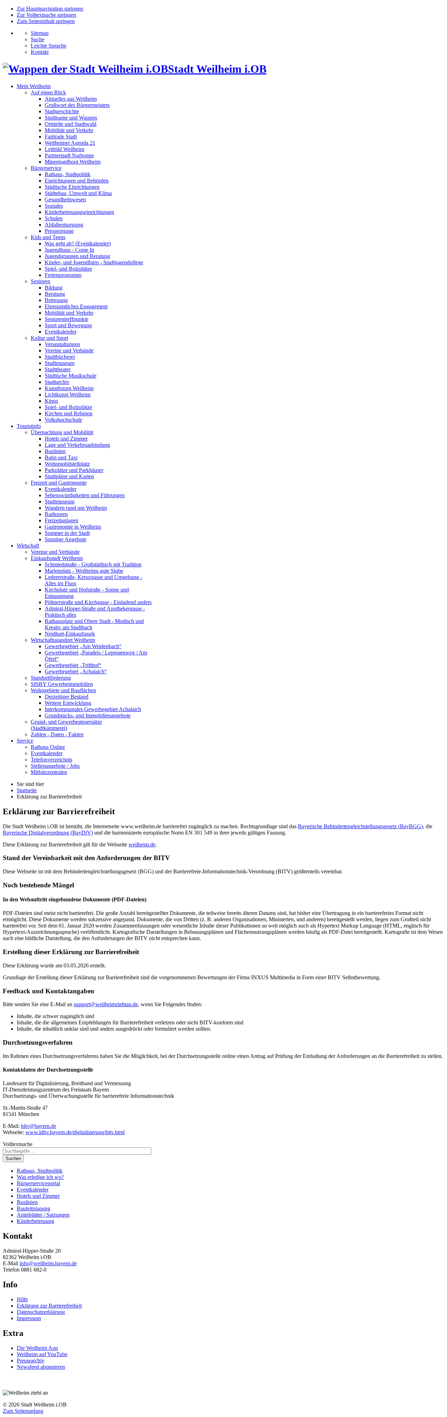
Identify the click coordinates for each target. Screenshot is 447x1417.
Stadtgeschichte (62, 111)
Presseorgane (59, 231)
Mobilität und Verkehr (69, 130)
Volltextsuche (17, 1144)
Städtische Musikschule (70, 376)
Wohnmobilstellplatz (67, 464)
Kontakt (40, 52)
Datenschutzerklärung (41, 1312)
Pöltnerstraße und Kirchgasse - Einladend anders (98, 602)
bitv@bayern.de (38, 1126)
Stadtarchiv (57, 382)
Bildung (54, 288)
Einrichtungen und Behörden (77, 181)
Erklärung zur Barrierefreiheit (49, 1306)
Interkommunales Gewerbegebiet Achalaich (93, 709)
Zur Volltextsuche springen (46, 15)
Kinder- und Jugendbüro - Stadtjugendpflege (94, 262)
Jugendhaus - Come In (69, 250)
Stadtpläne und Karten (69, 476)
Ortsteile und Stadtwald (70, 124)
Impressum (29, 1318)
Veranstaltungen (62, 344)
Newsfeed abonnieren (41, 1367)
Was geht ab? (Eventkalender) (78, 243)
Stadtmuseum (59, 363)
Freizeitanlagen (61, 520)
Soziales (54, 206)
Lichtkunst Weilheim (67, 395)
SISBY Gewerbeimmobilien (62, 684)
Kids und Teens (48, 237)
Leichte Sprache (48, 46)
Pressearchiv (30, 1361)
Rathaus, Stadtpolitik (67, 174)
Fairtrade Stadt (61, 136)
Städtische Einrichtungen (72, 187)
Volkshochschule (63, 420)
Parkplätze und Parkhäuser (74, 470)
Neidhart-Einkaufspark (70, 634)
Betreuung (56, 300)
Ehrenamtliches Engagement (76, 306)
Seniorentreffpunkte (66, 319)
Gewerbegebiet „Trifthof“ (73, 665)
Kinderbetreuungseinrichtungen (79, 212)
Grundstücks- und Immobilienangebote (88, 715)
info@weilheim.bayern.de (48, 1263)
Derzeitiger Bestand (66, 697)
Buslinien (55, 451)
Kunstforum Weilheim (69, 388)
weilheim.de (142, 844)
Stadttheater (58, 369)
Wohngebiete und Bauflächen (63, 690)
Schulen (54, 218)
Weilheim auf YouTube (42, 1354)
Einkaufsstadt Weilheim (57, 558)
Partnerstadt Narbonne (69, 155)
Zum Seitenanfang (23, 1411)
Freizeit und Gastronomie (59, 483)
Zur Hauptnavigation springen (50, 9)
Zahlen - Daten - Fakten (57, 734)
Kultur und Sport (49, 338)
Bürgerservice (46, 168)
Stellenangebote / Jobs (55, 766)
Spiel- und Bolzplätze (68, 269)
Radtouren (56, 514)
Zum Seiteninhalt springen (46, 21)
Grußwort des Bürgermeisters (77, 105)
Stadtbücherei (60, 357)
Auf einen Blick (48, 92)
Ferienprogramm (63, 275)
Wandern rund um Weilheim (76, 508)
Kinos (51, 401)
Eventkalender (60, 332)
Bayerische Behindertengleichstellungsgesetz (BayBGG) (360, 826)
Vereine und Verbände (69, 350)
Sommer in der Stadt (67, 533)
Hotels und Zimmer (66, 439)
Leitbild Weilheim (64, 149)
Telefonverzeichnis (51, 760)
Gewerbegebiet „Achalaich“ (76, 671)
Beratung (55, 294)
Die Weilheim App (37, 1348)
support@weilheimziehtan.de (106, 1004)
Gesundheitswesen (65, 199)
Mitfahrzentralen (49, 772)
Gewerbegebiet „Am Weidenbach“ (83, 646)
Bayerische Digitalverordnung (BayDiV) (48, 833)
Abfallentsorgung (64, 225)
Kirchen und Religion (69, 413)
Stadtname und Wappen (71, 118)
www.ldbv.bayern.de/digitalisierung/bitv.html (75, 1132)
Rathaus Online (48, 747)
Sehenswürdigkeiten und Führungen (85, 495)
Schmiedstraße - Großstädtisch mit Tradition (93, 564)
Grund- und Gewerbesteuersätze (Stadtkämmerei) (66, 725)
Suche (37, 39)
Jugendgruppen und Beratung (77, 256)
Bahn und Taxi (61, 457)
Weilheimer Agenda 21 (70, 143)
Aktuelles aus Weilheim (71, 99)
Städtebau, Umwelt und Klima (78, 193)
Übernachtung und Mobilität (62, 432)
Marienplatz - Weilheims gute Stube (84, 571)
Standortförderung (51, 678)
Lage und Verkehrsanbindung (77, 445)
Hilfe (22, 1299)
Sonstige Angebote (65, 539)
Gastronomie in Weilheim (73, 527)
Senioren (40, 281)
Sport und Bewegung (68, 325)
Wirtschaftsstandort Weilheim (63, 640)
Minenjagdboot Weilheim (73, 162)
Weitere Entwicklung (68, 703)
